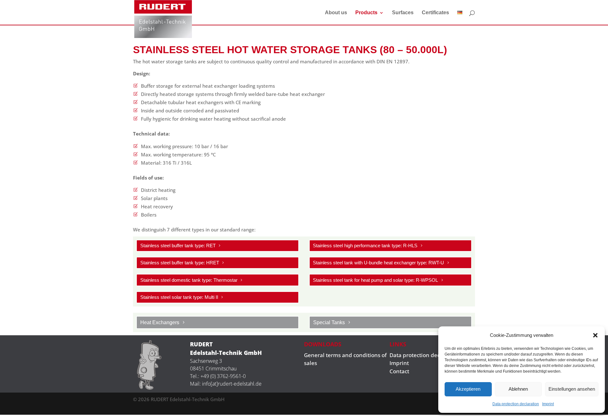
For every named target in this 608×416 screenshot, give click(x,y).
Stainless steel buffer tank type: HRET (179, 262)
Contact (399, 371)
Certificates (435, 12)
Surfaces (403, 12)
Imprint (548, 404)
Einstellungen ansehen (571, 389)
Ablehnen (518, 389)
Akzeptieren (468, 389)
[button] (595, 335)
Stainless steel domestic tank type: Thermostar (189, 280)
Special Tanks (329, 322)
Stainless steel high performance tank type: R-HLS (365, 245)
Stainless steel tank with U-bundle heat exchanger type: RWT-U (378, 262)
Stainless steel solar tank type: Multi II (179, 297)
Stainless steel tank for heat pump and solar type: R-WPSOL (375, 280)
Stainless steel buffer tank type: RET (178, 245)
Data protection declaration (515, 404)
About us (336, 12)
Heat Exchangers (159, 322)
